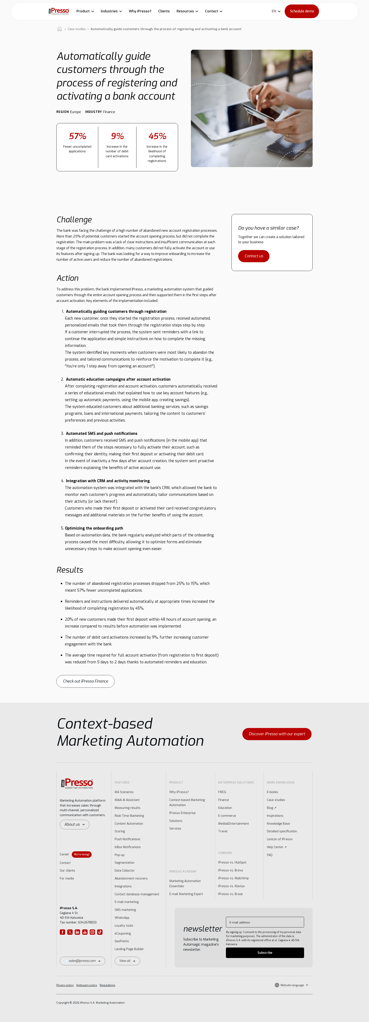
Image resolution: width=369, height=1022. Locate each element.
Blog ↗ (272, 808)
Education (225, 808)
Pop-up (119, 855)
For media (67, 878)
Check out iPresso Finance (85, 681)
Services (175, 829)
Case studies (77, 29)
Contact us (254, 256)
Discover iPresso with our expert (277, 734)
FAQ (269, 855)
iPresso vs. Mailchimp (233, 878)
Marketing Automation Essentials (185, 883)
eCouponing (123, 934)
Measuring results (128, 808)
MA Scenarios (124, 792)
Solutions (175, 821)
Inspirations (275, 816)
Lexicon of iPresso (280, 839)
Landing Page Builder (129, 949)
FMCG (222, 792)
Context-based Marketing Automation (187, 802)
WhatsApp (122, 918)
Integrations (123, 886)
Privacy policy (65, 985)
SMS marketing (125, 910)
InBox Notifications (128, 847)
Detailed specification (282, 831)
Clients (164, 11)
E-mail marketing (127, 902)
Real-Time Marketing (129, 816)
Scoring (120, 831)
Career (74, 854)
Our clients (67, 871)
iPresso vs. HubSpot (232, 862)
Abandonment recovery (131, 878)
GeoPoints (122, 941)
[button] (85, 11)
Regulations (107, 985)
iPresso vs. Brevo (230, 870)
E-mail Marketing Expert (186, 894)
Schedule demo (302, 11)
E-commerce (227, 816)
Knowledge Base (278, 824)
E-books (272, 792)
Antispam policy (86, 985)
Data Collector (125, 871)
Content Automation (129, 824)
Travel (222, 831)
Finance (223, 800)
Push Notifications (127, 839)
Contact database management (137, 894)
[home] (59, 11)
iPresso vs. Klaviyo (231, 886)
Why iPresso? (140, 11)
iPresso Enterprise (182, 813)
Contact (65, 863)
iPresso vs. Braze (230, 894)
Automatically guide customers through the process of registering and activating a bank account (166, 29)
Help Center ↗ (277, 847)
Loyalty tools (124, 926)
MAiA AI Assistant (127, 800)
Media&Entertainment (233, 824)
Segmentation (124, 863)
